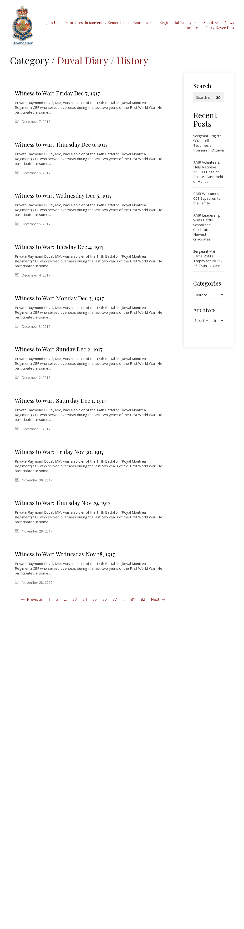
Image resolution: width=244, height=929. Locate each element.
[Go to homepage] (23, 25)
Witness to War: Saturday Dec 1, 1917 (60, 400)
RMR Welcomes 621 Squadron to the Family (207, 198)
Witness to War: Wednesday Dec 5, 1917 (63, 195)
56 (104, 599)
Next (155, 599)
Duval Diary (82, 60)
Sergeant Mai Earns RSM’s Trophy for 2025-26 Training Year (207, 258)
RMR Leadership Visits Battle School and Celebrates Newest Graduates (206, 227)
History (132, 60)
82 (143, 599)
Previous (34, 599)
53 (74, 599)
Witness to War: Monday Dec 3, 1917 (59, 298)
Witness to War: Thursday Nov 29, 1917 (63, 502)
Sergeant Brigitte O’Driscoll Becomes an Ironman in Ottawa (208, 142)
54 (84, 599)
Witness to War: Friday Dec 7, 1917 (57, 93)
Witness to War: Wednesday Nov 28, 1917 (65, 554)
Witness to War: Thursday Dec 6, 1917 (61, 144)
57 (114, 599)
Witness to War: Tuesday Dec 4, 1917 (59, 246)
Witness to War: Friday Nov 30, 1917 (59, 451)
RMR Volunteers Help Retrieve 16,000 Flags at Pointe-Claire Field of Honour (208, 172)
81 (133, 599)
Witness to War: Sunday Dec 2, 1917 (59, 349)
